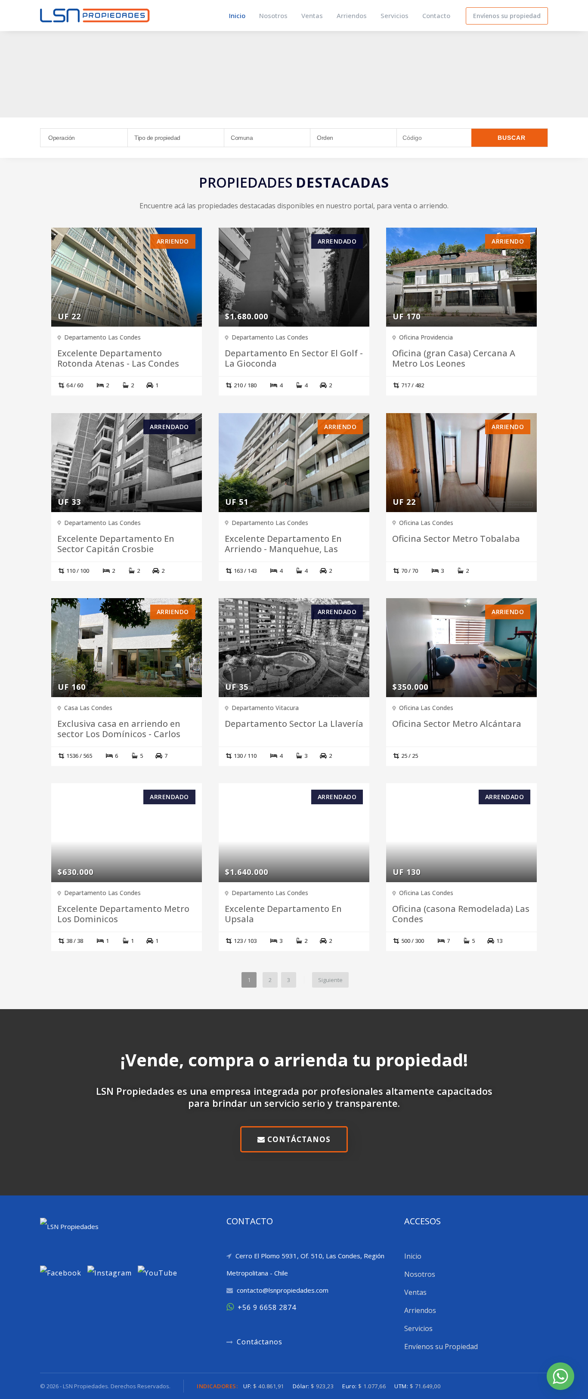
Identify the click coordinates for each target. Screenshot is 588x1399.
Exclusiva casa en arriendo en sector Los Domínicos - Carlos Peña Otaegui (118, 734)
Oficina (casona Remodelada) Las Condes (460, 914)
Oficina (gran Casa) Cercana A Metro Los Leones (453, 358)
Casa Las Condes (88, 708)
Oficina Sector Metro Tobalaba (456, 539)
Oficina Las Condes (426, 523)
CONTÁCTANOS (298, 1139)
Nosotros (273, 15)
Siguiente (330, 980)
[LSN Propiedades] (95, 14)
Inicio (237, 15)
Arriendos (352, 15)
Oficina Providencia (426, 337)
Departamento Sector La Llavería (294, 724)
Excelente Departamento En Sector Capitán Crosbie (115, 544)
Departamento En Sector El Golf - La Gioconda (294, 358)
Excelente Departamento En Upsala (283, 914)
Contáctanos (259, 1341)
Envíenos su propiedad (507, 16)
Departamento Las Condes (102, 337)
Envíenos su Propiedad (441, 1346)
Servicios (395, 15)
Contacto (436, 15)
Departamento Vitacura (265, 708)
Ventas (312, 15)
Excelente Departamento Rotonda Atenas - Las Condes (118, 358)
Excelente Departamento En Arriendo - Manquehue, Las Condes (283, 549)
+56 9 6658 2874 (267, 1307)
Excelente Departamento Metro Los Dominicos (123, 914)
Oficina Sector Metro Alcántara (456, 724)
